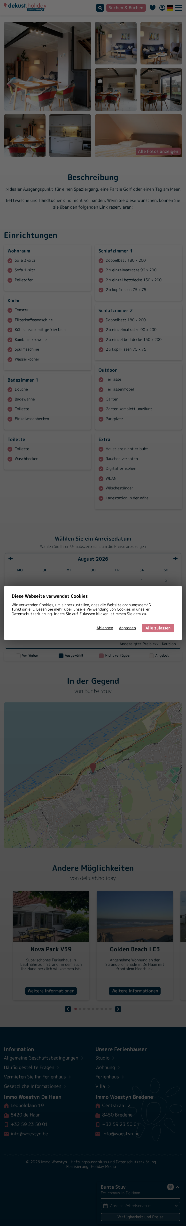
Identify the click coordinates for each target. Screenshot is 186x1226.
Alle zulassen (158, 628)
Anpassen (127, 628)
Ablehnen (105, 628)
